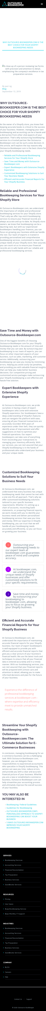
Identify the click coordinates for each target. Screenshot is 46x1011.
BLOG (7, 967)
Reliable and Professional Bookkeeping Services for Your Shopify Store (22, 156)
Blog (4, 89)
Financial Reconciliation (14, 870)
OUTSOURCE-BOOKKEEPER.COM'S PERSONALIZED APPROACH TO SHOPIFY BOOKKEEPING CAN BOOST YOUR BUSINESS (25, 815)
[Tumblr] (13, 837)
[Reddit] (20, 837)
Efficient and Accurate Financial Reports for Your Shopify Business (24, 180)
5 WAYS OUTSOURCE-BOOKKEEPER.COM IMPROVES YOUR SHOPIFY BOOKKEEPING (25, 825)
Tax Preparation (11, 875)
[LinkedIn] (17, 837)
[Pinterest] (10, 837)
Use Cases (9, 904)
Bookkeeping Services (14, 860)
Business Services (12, 880)
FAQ (6, 977)
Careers (8, 972)
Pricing (7, 899)
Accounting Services (13, 865)
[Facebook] (3, 837)
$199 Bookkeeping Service (15, 909)
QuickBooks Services (13, 885)
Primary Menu (42, 4)
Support (29, 999)
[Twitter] (7, 837)
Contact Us (18, 999)
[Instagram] (27, 991)
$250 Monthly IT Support (15, 914)
